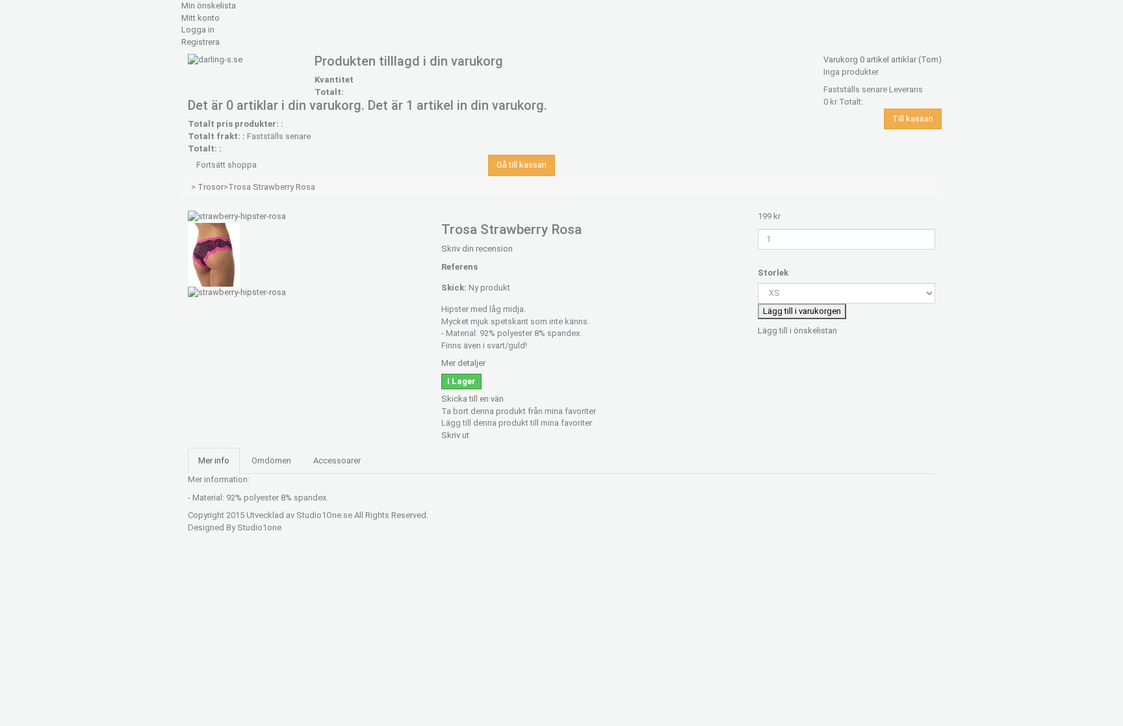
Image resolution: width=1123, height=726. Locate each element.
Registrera (200, 42)
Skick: (454, 287)
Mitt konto (200, 18)
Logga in (197, 29)
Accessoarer (337, 460)
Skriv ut (455, 435)
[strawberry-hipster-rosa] (237, 216)
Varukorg (882, 59)
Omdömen (271, 460)
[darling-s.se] (245, 62)
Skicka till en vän (472, 399)
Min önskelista (208, 5)
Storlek (774, 273)
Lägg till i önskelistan (797, 330)
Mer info (213, 460)
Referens (459, 267)
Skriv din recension (477, 248)
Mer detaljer (463, 363)
